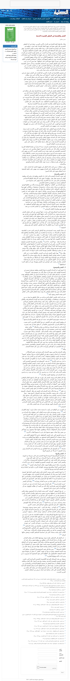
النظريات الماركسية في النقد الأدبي (9, 57)
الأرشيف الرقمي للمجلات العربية (41, 18)
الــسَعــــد (14, 53)
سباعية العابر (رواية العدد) (11, 55)
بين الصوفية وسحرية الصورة (10, 49)
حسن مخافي (63, 39)
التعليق (60, 661)
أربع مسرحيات (13, 59)
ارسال (62, 672)
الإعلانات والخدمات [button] (15, 18)
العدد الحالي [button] (66, 18)
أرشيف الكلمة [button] (56, 18)
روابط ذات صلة (65, 21)
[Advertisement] (35, 4)
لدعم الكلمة (49, 21)
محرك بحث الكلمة (26, 18)
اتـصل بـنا (56, 21)
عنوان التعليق (61, 657)
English (3, 10)
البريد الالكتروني (61, 654)
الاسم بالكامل (60, 650)
